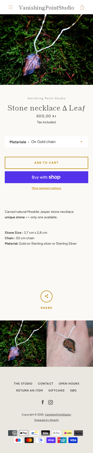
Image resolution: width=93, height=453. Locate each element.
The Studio (23, 383)
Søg (73, 390)
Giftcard (56, 390)
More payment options (46, 188)
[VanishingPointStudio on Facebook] (42, 402)
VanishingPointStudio (46, 7)
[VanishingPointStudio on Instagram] (50, 402)
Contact (45, 383)
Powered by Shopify (46, 420)
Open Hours (69, 383)
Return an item (29, 390)
